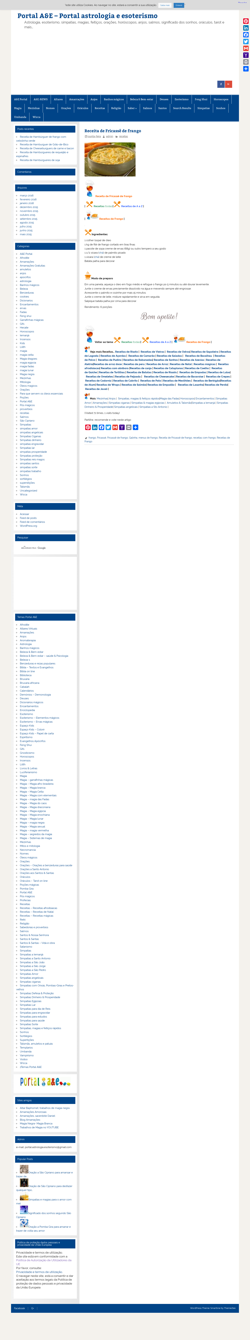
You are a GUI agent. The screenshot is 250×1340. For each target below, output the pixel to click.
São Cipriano (27, 420)
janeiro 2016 (27, 203)
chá (101, 252)
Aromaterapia (28, 640)
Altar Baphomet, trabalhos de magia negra (45, 1108)
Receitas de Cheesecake (159, 376)
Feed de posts (28, 518)
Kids (22, 343)
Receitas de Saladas (169, 355)
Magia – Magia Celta (32, 791)
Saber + (132, 108)
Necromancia (28, 849)
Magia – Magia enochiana (35, 814)
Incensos (25, 339)
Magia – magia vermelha (34, 830)
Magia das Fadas (169, 398)
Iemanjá (24, 335)
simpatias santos (29, 463)
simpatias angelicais (31, 432)
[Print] (246, 62)
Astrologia (26, 644)
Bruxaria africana (29, 682)
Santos (162, 108)
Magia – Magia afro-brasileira (36, 783)
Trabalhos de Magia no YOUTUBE (39, 1127)
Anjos (93, 99)
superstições (27, 482)
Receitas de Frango (111, 218)
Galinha (133, 437)
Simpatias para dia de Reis (35, 1008)
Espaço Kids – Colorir (32, 729)
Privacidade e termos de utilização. (39, 1272)
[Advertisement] (130, 55)
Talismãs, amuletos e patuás (36, 1043)
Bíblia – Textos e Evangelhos (36, 667)
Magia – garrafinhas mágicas (36, 779)
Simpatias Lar (28, 1004)
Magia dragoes (28, 358)
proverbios (26, 409)
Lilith (23, 347)
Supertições (27, 1040)
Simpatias (203, 108)
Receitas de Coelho (197, 368)
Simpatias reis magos (32, 459)
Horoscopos (221, 99)
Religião (116, 108)
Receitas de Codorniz (98, 380)
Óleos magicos (28, 385)
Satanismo (26, 946)
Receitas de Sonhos (166, 359)
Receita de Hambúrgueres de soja (40, 160)
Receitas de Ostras (178, 351)
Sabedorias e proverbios (34, 927)
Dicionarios (26, 300)
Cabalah (24, 686)
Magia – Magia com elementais (38, 795)
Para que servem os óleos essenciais (41, 393)
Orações (66, 108)
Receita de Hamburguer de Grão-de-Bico (44, 144)
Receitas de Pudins (109, 359)
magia (23, 350)
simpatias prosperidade (33, 451)
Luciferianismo (28, 772)
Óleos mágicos (28, 857)
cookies (24, 296)
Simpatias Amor (29, 973)
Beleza (24, 288)
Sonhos (220, 108)
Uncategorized (28, 490)
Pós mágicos (27, 405)
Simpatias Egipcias (30, 1001)
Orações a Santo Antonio (34, 869)
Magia (17, 108)
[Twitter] (246, 41)
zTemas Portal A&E (31, 1067)
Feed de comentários (32, 521)
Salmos (147, 108)
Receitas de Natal (181, 364)
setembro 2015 (28, 218)
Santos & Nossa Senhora (34, 935)
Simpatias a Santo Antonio (35, 958)
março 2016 (27, 195)
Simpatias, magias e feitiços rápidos (40, 1028)
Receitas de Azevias (192, 359)
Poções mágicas (29, 884)
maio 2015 (26, 234)
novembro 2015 (29, 211)
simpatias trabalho (30, 471)
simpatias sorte (28, 467)
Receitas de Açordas (113, 355)
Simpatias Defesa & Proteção (37, 993)
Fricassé (101, 437)
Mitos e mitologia (30, 845)
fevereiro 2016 (28, 199)
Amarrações (76, 99)
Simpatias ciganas (119, 402)
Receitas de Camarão (141, 355)
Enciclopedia (27, 710)
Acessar (24, 514)
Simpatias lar (27, 447)
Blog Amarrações (30, 1119)
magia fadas (27, 366)
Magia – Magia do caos (33, 803)
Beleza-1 (25, 659)
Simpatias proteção (31, 455)
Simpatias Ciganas (30, 436)
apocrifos (25, 277)
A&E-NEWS (41, 99)
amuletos (25, 269)
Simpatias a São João (32, 962)
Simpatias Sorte (29, 1024)
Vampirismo (27, 1055)
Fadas (23, 312)
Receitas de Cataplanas (168, 368)
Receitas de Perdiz (216, 384)
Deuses (164, 99)
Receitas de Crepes (218, 376)
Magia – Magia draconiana (35, 807)
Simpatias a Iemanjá (203, 402)
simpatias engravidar (32, 444)
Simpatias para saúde (32, 1020)
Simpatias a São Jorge (33, 966)
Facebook (19, 1308)
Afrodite (24, 257)
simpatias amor (29, 428)
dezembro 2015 (29, 207)
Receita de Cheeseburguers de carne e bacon (47, 148)
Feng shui (25, 316)
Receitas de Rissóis (165, 372)
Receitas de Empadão (160, 384)
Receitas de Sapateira (204, 351)
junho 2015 (26, 230)
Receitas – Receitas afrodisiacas (38, 908)
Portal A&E (26, 401)
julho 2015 (26, 226)
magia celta (27, 354)
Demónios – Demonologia (35, 694)
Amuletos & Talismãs (179, 402)
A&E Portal (20, 99)
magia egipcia (28, 362)
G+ (32, 1308)
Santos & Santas (29, 939)
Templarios (26, 1047)
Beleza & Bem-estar (141, 99)
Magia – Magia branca (32, 787)
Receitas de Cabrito (125, 380)
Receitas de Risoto (126, 351)
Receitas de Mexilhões (177, 380)
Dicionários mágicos (31, 702)
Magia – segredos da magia (36, 834)
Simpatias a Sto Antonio (153, 406)
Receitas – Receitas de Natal (37, 911)
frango (92, 437)
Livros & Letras (28, 768)
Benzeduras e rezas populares (37, 663)
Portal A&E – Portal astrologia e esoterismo (88, 15)
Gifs (22, 323)
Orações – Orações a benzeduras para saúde (46, 865)
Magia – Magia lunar (31, 818)
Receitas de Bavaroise (189, 376)
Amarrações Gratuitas (32, 265)
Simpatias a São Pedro (33, 970)
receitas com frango (204, 437)
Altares (58, 99)
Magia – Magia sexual (32, 826)
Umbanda (20, 117)
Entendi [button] (179, 5)
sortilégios (26, 478)
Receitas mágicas (204, 364)
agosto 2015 (27, 222)
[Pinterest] (246, 21)
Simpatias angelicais (126, 406)
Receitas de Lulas (219, 372)
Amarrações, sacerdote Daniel (37, 1115)
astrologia (25, 281)
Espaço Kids (27, 725)
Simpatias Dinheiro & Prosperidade (40, 997)
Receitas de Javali (96, 389)
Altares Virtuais (28, 628)
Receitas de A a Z (132, 206)
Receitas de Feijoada (128, 376)
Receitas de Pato (150, 380)
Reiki (23, 919)
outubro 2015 (27, 214)
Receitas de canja (141, 368)
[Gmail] (246, 48)
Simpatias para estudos (33, 1016)
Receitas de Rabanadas (137, 359)
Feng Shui (201, 99)
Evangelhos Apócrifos (32, 741)
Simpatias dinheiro (30, 440)
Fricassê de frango (117, 437)
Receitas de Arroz (157, 364)
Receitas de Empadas (192, 372)
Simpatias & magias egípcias (147, 402)
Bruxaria (24, 679)
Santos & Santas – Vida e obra (37, 943)
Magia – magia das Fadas (34, 799)
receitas (123, 136)
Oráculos (82, 108)
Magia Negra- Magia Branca (36, 1123)
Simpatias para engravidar (35, 1012)
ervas (23, 308)
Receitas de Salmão (134, 384)
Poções (24, 397)
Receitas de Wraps (108, 384)
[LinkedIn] (246, 28)
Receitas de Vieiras (152, 351)
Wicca (36, 117)
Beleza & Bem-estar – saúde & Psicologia (44, 655)
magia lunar (27, 370)
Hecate (24, 327)
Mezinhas (34, 108)
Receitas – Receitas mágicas (36, 915)
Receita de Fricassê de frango (175, 437)
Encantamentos (205, 398)
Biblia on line (27, 671)
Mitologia (25, 382)
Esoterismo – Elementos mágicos (39, 717)
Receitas (100, 108)
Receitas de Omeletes (99, 376)
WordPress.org (28, 525)
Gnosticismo (27, 752)
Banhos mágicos (114, 99)
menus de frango (148, 437)
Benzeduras (27, 292)
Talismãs (25, 486)
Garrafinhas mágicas (32, 319)
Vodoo (24, 1059)
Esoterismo (182, 99)
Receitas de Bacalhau (198, 355)
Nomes (50, 108)
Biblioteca (25, 675)
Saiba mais (165, 5)
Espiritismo (26, 737)
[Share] (246, 68)
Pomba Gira (27, 888)
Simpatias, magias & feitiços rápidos (138, 398)
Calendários (27, 690)
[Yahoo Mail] (246, 55)
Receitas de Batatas (139, 372)
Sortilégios (26, 1036)
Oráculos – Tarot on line (34, 880)
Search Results (182, 108)
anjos (23, 273)
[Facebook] (246, 34)
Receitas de (101, 364)
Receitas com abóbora (115, 368)
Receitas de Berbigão (206, 380)
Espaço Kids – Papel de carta (37, 733)
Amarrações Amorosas (33, 1111)
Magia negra (27, 374)
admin (109, 136)
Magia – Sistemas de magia (36, 838)
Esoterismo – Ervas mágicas (36, 721)
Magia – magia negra (32, 822)
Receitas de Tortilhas (112, 372)
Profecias (25, 900)
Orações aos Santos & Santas (37, 873)
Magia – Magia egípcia (33, 811)
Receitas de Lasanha (190, 384)
